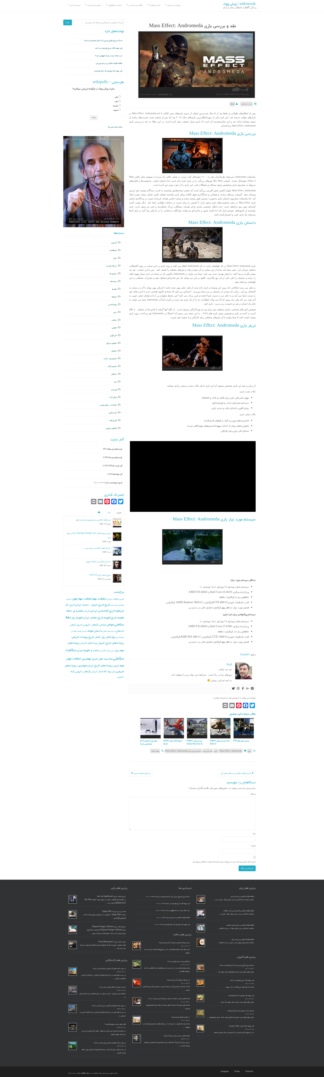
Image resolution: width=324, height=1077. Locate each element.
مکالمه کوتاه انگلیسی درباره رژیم (243, 939)
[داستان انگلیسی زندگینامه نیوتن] (117, 565)
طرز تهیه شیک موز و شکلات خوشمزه (241, 1026)
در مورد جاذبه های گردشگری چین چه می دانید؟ (110, 1042)
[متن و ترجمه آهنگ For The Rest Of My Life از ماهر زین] (117, 536)
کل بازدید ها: (117, 466)
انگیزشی (69, 599)
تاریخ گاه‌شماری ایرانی (102, 610)
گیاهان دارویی (111, 428)
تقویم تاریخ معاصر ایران (97, 617)
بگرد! (67, 22)
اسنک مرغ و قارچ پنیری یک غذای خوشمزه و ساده (103, 40)
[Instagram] (238, 689)
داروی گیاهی (76, 624)
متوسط (115, 106)
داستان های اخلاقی (109, 631)
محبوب (118, 513)
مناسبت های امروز (102, 658)
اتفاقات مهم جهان (82, 598)
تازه (109, 513)
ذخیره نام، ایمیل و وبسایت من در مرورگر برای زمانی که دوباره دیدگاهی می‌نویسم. (224, 862)
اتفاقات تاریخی (113, 599)
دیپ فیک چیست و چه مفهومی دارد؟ (108, 56)
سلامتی (118, 658)
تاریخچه (119, 610)
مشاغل (114, 351)
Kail (232, 104)
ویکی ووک (111, 671)
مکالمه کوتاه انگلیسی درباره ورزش (109, 63)
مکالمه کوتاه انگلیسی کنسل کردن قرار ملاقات (239, 910)
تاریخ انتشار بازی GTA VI (100, 575)
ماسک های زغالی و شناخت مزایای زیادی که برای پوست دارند (169, 998)
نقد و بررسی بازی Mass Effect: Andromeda (183, 751)
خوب (116, 101)
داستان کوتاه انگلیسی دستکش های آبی (236, 773)
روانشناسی (112, 304)
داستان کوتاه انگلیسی (79, 631)
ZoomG (245, 654)
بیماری (121, 605)
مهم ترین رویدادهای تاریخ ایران (105, 665)
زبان (115, 312)
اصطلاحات (113, 250)
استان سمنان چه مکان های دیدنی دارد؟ (112, 987)
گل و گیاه (113, 420)
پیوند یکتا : (155, 751)
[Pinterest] (252, 689)
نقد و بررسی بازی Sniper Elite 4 (114, 911)
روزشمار (111, 637)
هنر (115, 382)
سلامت (114, 320)
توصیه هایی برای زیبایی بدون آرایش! (177, 1035)
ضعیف (115, 110)
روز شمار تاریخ (96, 637)
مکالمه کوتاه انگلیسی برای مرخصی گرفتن (240, 925)
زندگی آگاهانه (85, 1073)
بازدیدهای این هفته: (114, 449)
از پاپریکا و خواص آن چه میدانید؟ (178, 980)
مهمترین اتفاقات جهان (78, 658)
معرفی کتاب (112, 366)
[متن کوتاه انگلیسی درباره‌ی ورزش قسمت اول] (117, 523)
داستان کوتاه (95, 631)
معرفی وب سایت (110, 358)
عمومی (114, 328)
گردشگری (113, 413)
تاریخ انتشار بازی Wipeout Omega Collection (109, 926)
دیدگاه (253, 794)
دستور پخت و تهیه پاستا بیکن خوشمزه (241, 1010)
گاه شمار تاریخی (98, 671)
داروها (114, 297)
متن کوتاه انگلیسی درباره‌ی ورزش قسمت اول (93, 520)
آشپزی (114, 243)
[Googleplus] (247, 689)
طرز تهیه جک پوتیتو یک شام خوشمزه (108, 71)
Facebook (249, 1071)
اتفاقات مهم (99, 598)
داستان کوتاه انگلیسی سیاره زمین (98, 548)
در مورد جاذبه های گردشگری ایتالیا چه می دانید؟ (109, 968)
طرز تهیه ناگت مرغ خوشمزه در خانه (108, 48)
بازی (249, 751)
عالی (116, 97)
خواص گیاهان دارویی (94, 624)
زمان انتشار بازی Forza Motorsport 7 (112, 941)
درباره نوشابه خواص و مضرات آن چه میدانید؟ (174, 942)
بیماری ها (113, 273)
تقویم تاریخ (117, 617)
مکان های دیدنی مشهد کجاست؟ (115, 1024)
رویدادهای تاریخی (89, 642)
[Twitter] (233, 689)
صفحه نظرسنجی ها (115, 127)
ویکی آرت (113, 397)
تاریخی (86, 610)
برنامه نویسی (111, 266)
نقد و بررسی (207, 751)
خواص (110, 624)
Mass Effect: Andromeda (231, 751)
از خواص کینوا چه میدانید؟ (180, 1017)
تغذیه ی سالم (75, 610)
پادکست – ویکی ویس (108, 405)
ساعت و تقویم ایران (88, 650)
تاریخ (107, 604)
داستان (120, 631)
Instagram (225, 1071)
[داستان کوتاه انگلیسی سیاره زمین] (117, 551)
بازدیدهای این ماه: (115, 457)
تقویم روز (77, 617)
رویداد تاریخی (80, 637)
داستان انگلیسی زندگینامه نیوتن (98, 561)
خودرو (114, 289)
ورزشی (114, 389)
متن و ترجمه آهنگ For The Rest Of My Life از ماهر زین (89, 535)
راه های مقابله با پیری (141, 773)
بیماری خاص (114, 605)
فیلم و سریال (111, 343)
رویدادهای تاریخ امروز (111, 643)
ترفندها (113, 281)
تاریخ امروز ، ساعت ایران (89, 604)
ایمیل (253, 846)
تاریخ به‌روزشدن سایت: (113, 482)
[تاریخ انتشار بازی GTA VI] (117, 578)
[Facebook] (242, 689)
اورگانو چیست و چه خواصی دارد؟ (178, 961)
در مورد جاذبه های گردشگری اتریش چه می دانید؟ (109, 1005)
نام (254, 834)
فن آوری (113, 335)
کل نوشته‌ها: (117, 474)
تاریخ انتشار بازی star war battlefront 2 (111, 896)
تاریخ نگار (70, 604)
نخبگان (114, 374)
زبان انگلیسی (105, 650)
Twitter (237, 1071)
